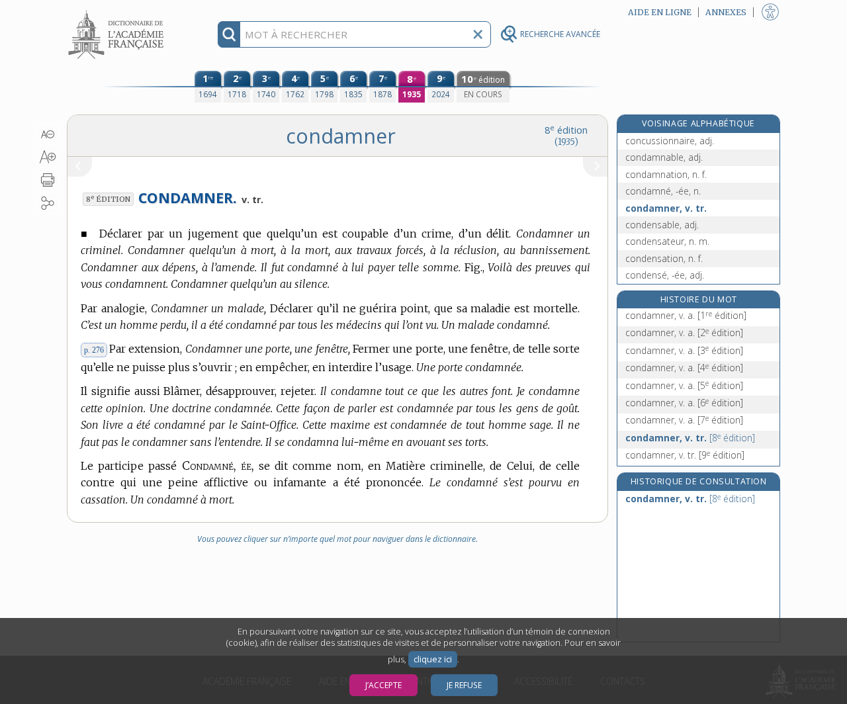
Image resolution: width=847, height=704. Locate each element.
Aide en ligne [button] (659, 12)
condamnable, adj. (664, 157)
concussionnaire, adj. (669, 140)
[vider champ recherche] (478, 34)
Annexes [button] (725, 12)
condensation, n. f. (664, 258)
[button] (48, 134)
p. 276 (94, 350)
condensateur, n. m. (667, 241)
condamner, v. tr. (666, 208)
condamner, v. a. (685, 315)
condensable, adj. (662, 224)
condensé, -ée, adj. (664, 275)
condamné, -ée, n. (663, 191)
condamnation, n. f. (666, 174)
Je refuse (464, 685)
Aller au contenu (118, 12)
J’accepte (383, 685)
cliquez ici (433, 659)
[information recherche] (229, 34)
